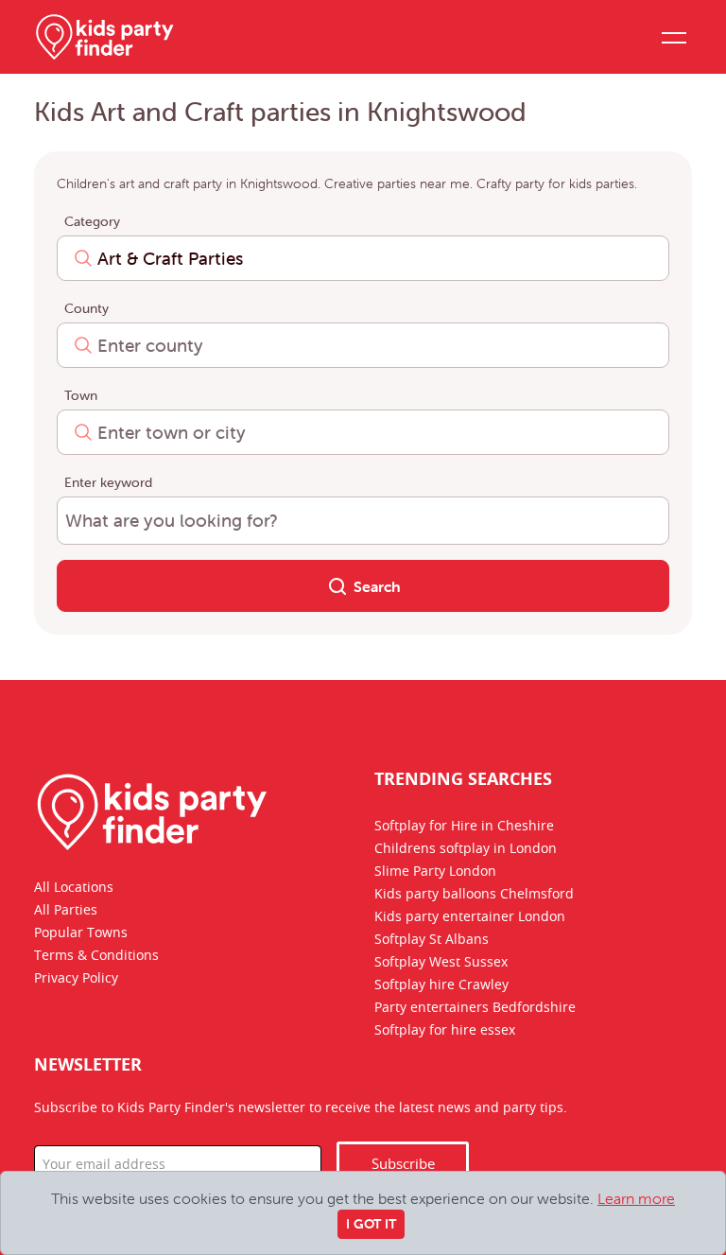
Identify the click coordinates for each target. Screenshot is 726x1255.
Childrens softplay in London (465, 849)
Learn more (636, 1198)
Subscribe (403, 1165)
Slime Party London (435, 872)
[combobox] (363, 258)
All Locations (73, 888)
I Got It (371, 1223)
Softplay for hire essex (444, 1030)
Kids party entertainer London (469, 917)
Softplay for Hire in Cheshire (464, 826)
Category (92, 221)
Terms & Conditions (96, 956)
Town (80, 395)
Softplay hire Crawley (441, 985)
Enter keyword (108, 482)
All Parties (65, 910)
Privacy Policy (76, 978)
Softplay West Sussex (441, 962)
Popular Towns (81, 933)
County (86, 308)
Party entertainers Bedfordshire (475, 1008)
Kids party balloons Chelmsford (474, 894)
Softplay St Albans (431, 940)
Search (375, 586)
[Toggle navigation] (673, 37)
